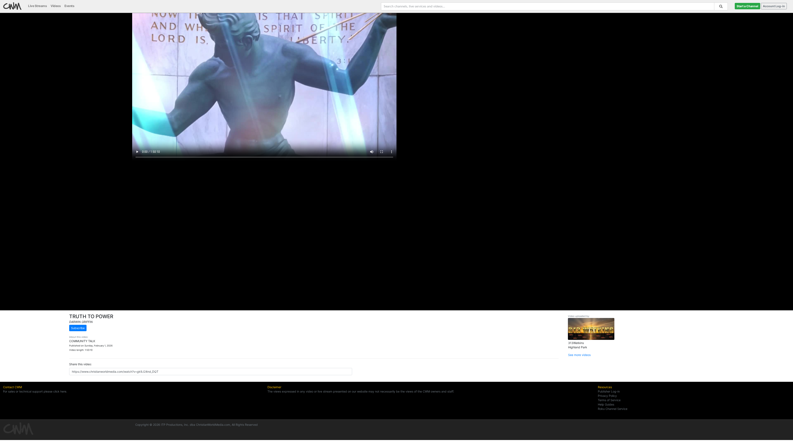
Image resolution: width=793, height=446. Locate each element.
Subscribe (78, 328)
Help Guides (606, 404)
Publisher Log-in (609, 391)
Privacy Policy (607, 395)
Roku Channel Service (612, 408)
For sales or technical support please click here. (35, 391)
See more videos (579, 355)
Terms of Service (609, 400)
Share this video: (80, 364)
